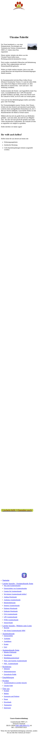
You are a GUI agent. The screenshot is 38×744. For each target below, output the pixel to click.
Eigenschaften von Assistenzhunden (15, 588)
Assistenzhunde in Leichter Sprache (15, 683)
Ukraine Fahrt (8, 685)
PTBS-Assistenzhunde (11, 620)
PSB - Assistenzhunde (11, 663)
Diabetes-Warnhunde (10, 608)
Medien (6, 693)
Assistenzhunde (8, 634)
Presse (6, 699)
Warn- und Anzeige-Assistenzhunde (15, 661)
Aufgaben (7, 638)
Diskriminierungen (10, 671)
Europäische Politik (10, 674)
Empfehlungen (8, 677)
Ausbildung (7, 641)
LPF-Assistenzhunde (10, 617)
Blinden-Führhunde (10, 652)
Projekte (5, 681)
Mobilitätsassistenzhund (11, 658)
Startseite (5, 580)
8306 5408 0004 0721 (23, 725)
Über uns (6, 689)
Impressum (7, 708)
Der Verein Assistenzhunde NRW (14, 630)
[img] (19, 6)
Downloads (7, 702)
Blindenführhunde (10, 603)
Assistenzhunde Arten (10, 650)
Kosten (6, 644)
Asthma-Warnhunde (10, 597)
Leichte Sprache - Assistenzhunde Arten (17, 583)
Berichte (6, 628)
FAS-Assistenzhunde (10, 614)
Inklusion (7, 669)
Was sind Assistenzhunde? (12, 585)
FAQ (5, 647)
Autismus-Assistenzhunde (12, 600)
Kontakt (6, 691)
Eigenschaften (8, 636)
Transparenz (8, 705)
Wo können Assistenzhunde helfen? (15, 594)
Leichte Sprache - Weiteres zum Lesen (17, 626)
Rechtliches (6, 667)
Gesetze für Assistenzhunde (12, 591)
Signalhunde (8, 655)
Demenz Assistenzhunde (12, 605)
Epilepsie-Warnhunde (11, 611)
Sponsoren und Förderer (11, 696)
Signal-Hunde (8, 623)
